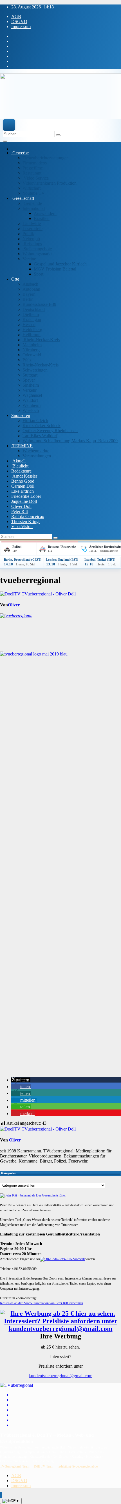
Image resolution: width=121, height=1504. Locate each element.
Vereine (29, 258)
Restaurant (32, 173)
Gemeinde (32, 203)
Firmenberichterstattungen (46, 157)
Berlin (28, 299)
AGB (16, 16)
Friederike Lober (26, 496)
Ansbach (30, 284)
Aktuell (18, 460)
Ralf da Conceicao (27, 516)
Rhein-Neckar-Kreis (41, 339)
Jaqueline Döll (24, 501)
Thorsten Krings (25, 521)
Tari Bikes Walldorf (40, 435)
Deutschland (34, 309)
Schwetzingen (35, 370)
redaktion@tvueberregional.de (78, 1466)
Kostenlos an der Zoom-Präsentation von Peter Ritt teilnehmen (41, 1303)
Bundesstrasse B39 (39, 304)
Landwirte (32, 223)
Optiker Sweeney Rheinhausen (50, 430)
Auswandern (45, 213)
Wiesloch (31, 410)
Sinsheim (31, 385)
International (34, 208)
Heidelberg (32, 329)
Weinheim (32, 405)
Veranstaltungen (37, 455)
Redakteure (21, 471)
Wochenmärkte (36, 450)
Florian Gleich (35, 420)
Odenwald (32, 354)
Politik (28, 233)
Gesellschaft (22, 198)
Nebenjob (31, 238)
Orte (15, 279)
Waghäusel (32, 395)
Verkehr (30, 390)
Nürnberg (31, 349)
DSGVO (19, 21)
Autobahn (31, 289)
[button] (20, 1079)
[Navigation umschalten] (5, 141)
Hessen (29, 324)
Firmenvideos (35, 163)
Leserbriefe (32, 228)
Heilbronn (32, 334)
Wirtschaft (32, 188)
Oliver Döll (21, 506)
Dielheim (31, 314)
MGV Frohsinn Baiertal (55, 269)
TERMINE (22, 445)
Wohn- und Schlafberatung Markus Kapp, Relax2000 (70, 440)
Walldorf (30, 400)
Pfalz (27, 359)
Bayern (29, 294)
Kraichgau (32, 319)
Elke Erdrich (22, 491)
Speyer (29, 380)
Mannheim (32, 344)
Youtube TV (34, 193)
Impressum (21, 26)
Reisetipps (32, 243)
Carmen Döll (22, 486)
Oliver (14, 604)
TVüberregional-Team (14, 1466)
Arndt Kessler (24, 476)
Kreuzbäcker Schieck (41, 425)
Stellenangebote (37, 248)
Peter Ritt (19, 511)
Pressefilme (33, 168)
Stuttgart (30, 375)
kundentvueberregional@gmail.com (60, 1375)
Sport (38, 274)
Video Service (36, 178)
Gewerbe (20, 152)
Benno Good (22, 481)
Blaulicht (19, 466)
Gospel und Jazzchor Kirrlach (60, 264)
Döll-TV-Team (43, 1466)
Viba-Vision (22, 526)
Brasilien (42, 218)
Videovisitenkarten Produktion (50, 183)
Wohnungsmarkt (37, 253)
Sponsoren (20, 415)
